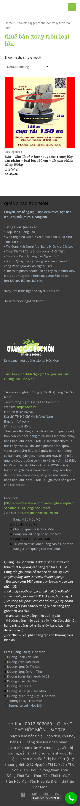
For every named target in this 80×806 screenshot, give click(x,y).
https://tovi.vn (26, 407)
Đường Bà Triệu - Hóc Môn (26, 691)
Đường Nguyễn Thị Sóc (23, 666)
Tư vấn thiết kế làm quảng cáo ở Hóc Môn (43, 544)
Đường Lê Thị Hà (18, 686)
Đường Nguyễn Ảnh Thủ (24, 671)
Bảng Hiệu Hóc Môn (27, 519)
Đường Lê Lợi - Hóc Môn (26, 705)
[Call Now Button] (71, 798)
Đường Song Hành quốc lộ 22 (28, 676)
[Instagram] (45, 794)
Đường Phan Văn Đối (22, 681)
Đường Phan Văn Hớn (22, 657)
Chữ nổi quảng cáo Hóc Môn (33, 529)
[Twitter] (34, 794)
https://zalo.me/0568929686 (37, 513)
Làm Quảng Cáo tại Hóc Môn (24, 652)
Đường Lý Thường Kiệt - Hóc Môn (31, 696)
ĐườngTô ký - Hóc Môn (25, 700)
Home (9, 23)
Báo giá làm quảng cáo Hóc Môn (36, 548)
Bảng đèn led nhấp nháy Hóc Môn (37, 534)
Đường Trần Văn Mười (23, 662)
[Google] (57, 794)
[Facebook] (23, 794)
